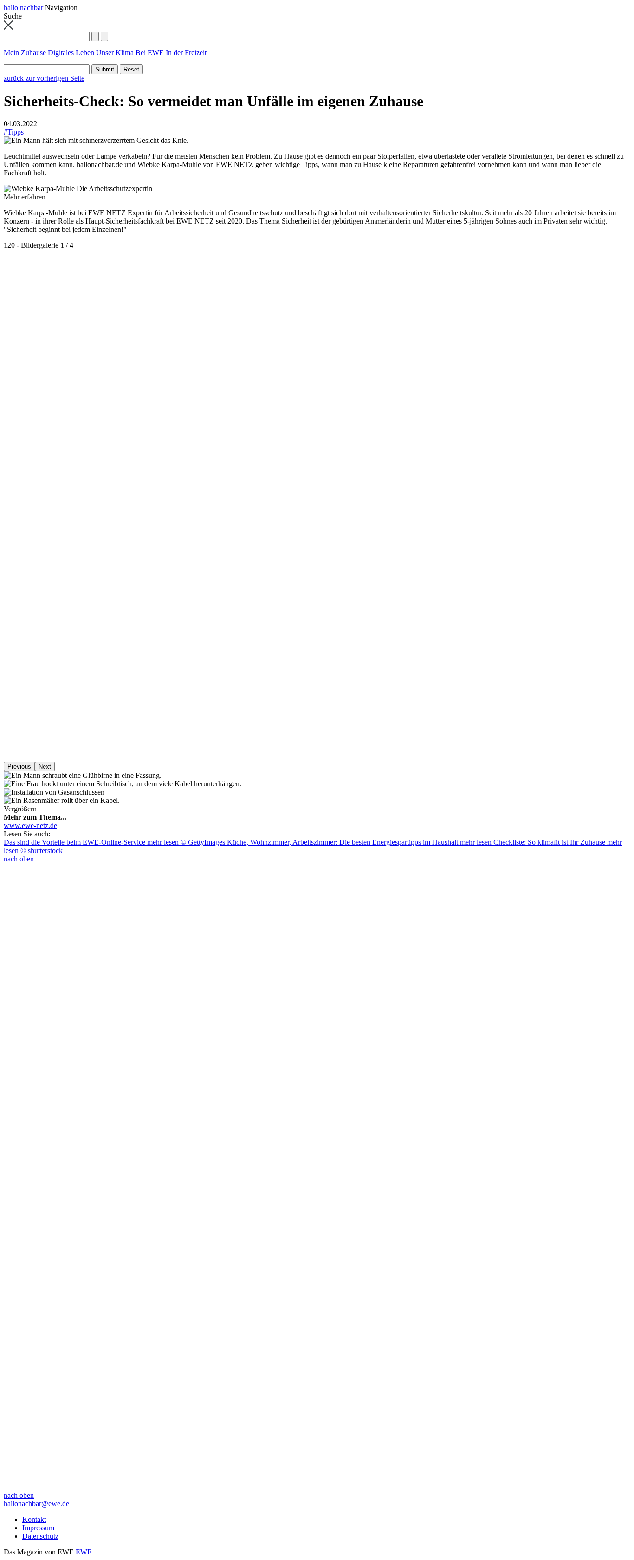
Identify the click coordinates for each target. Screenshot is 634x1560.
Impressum (38, 1528)
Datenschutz (40, 1536)
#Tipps (14, 132)
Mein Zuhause (25, 53)
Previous (19, 766)
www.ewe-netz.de (30, 825)
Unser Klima (115, 53)
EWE (84, 1552)
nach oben (19, 859)
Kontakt (34, 1519)
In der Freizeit (186, 53)
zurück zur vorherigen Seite (44, 78)
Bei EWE (150, 53)
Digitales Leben (71, 53)
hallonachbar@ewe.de (36, 1504)
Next (45, 766)
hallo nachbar (23, 8)
